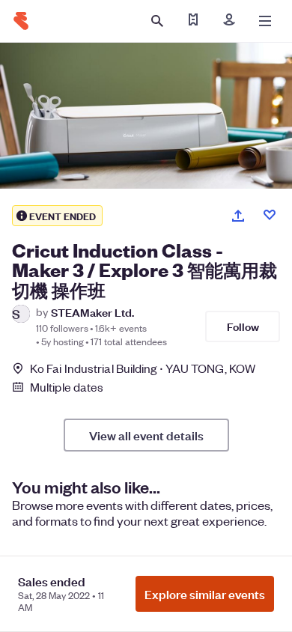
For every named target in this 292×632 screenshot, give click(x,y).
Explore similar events (205, 594)
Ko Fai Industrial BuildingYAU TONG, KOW (142, 368)
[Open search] (157, 20)
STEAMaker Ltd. (92, 312)
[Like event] (269, 214)
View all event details (146, 435)
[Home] (21, 21)
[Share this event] (238, 216)
